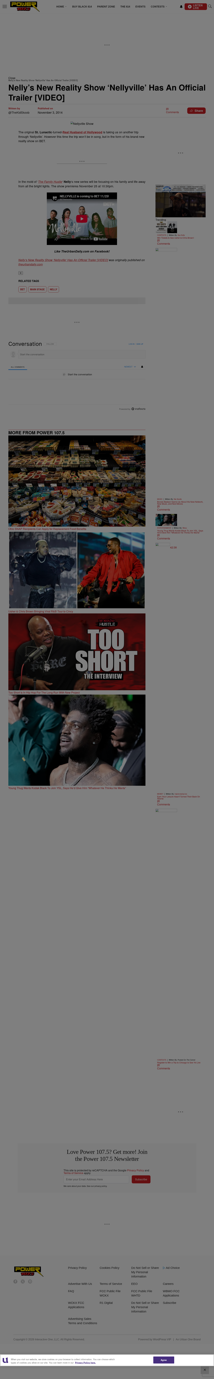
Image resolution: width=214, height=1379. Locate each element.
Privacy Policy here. (85, 1362)
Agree (164, 1360)
